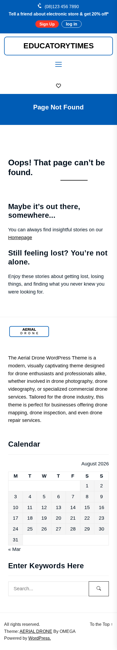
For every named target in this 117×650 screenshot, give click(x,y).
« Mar (14, 549)
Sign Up (47, 24)
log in (71, 24)
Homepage (20, 237)
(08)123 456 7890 (62, 6)
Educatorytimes (58, 46)
